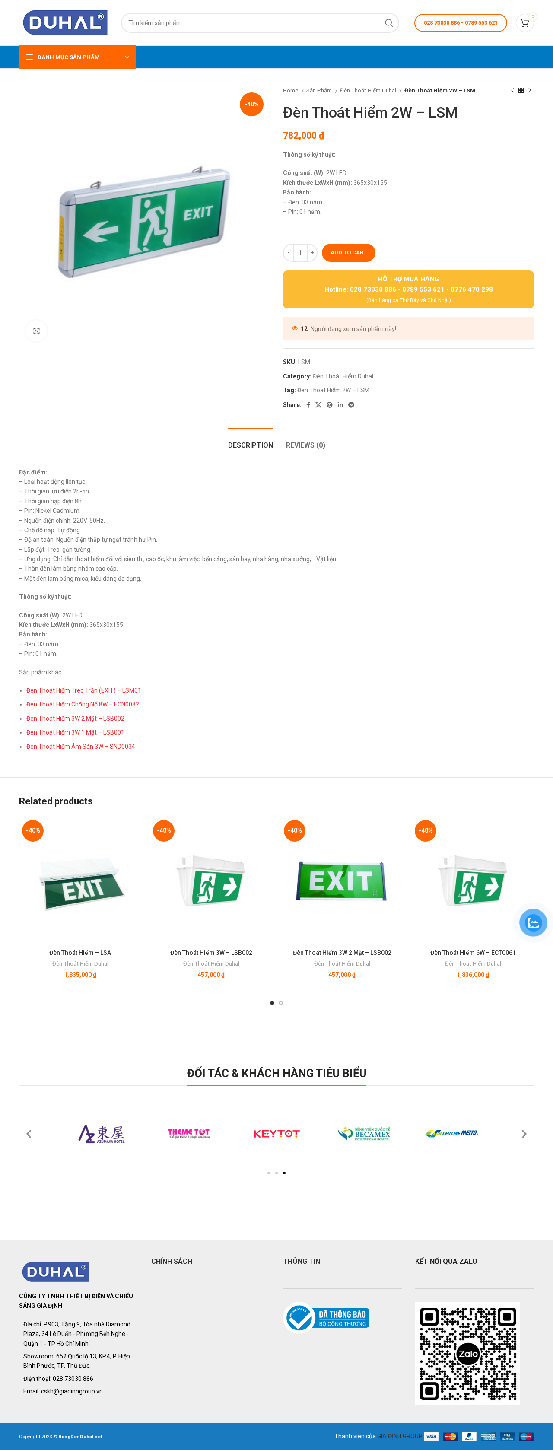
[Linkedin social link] (340, 404)
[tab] (250, 441)
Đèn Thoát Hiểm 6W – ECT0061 (473, 952)
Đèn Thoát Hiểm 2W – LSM (333, 390)
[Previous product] (512, 90)
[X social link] (318, 404)
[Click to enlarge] (36, 331)
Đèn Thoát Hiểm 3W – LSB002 (211, 952)
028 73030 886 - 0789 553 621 (461, 22)
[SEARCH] (389, 23)
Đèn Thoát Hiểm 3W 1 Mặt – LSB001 (75, 732)
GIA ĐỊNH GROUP (400, 1435)
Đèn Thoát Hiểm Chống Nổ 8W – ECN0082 (82, 704)
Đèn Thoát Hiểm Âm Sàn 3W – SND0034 (80, 746)
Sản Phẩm (319, 90)
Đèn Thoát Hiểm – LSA (80, 952)
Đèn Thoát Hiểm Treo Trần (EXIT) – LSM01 (83, 690)
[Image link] (56, 1271)
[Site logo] (65, 22)
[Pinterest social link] (329, 404)
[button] (268, 1173)
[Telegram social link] (351, 404)
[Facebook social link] (308, 404)
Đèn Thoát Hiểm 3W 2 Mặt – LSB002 (75, 718)
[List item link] (78, 1378)
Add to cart (349, 252)
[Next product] (529, 90)
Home (291, 90)
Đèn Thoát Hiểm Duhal (368, 90)
